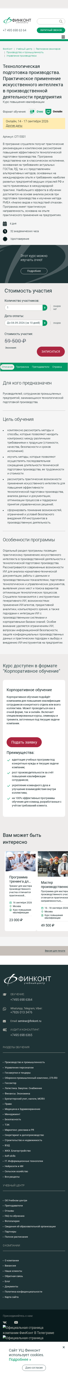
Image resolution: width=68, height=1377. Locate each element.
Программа (22, 366)
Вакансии (10, 1265)
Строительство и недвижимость (23, 1140)
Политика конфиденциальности (23, 1291)
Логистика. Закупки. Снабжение (23, 1088)
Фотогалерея (12, 1221)
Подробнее (34, 270)
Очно (40, 111)
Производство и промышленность (24, 52)
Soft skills (10, 1155)
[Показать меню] (63, 37)
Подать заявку (24, 742)
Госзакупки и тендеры (18, 1072)
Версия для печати (55, 950)
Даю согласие (34, 1367)
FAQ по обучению (15, 1215)
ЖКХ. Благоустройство (18, 1150)
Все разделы (12, 1176)
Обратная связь (14, 1276)
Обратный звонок (51, 30)
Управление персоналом (19, 1067)
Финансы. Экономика (17, 1093)
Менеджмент (12, 1114)
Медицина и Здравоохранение (22, 1109)
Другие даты (14, 125)
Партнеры (10, 1231)
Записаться (51, 351)
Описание (7, 366)
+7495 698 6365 (21, 1035)
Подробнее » (20, 1359)
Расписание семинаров (48, 49)
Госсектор (10, 1083)
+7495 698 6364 (21, 999)
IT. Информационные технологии (24, 1161)
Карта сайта (12, 1297)
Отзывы (9, 1210)
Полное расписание (16, 1236)
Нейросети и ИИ (14, 1166)
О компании (12, 1260)
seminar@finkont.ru (29, 1021)
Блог (7, 1281)
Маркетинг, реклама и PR (19, 1129)
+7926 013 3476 (21, 1012)
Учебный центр (24, 49)
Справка (57, 366)
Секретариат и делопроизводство (24, 1135)
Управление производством (21, 55)
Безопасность (13, 1119)
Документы (11, 1286)
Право (8, 1103)
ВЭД (7, 1145)
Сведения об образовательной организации (30, 1226)
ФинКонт (7, 49)
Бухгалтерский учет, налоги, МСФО (25, 1098)
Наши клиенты (13, 1271)
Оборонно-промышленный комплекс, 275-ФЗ (31, 1077)
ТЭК (7, 1124)
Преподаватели (40, 366)
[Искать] (61, 21)
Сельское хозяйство (16, 1171)
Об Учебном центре (16, 1200)
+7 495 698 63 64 (14, 30)
